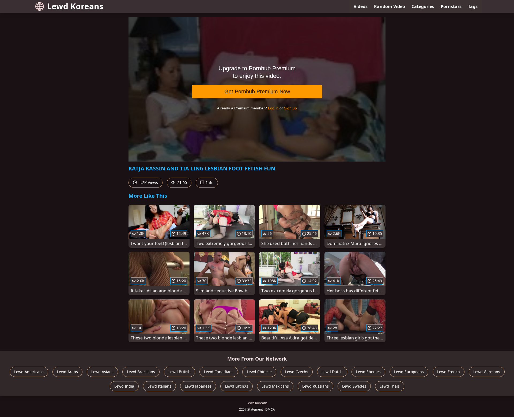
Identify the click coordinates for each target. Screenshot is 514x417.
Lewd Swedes (354, 386)
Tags (473, 6)
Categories (422, 6)
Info (209, 182)
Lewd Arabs (67, 371)
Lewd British (179, 371)
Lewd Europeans (409, 371)
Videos (361, 6)
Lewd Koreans (75, 6)
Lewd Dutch (332, 371)
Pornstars (451, 6)
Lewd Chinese (259, 371)
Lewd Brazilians (141, 371)
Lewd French (448, 371)
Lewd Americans (29, 371)
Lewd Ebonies (368, 371)
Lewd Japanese (198, 386)
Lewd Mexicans (275, 386)
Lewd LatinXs (236, 386)
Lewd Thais (390, 386)
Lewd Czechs (296, 371)
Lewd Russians (315, 386)
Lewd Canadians (218, 371)
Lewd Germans (486, 371)
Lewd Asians (102, 371)
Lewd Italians (159, 386)
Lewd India (124, 386)
